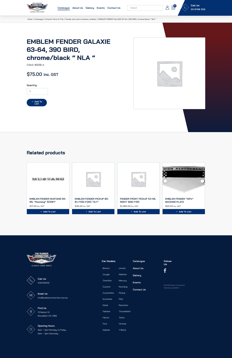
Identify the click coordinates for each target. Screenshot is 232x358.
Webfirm (176, 288)
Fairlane (106, 311)
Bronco (106, 268)
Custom (106, 286)
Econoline (107, 299)
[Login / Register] (166, 8)
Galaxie (106, 330)
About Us (77, 7)
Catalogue (64, 7)
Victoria (122, 323)
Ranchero (123, 305)
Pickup (122, 292)
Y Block (122, 330)
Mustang (123, 286)
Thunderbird (124, 311)
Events (101, 7)
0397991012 (44, 282)
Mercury (123, 280)
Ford (105, 323)
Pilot (121, 299)
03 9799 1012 (198, 9)
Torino (122, 317)
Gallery (90, 7)
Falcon (106, 317)
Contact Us (113, 7)
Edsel (105, 305)
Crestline (107, 280)
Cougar (106, 274)
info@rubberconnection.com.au (53, 297)
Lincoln (122, 268)
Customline (108, 292)
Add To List (38, 102)
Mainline (123, 274)
